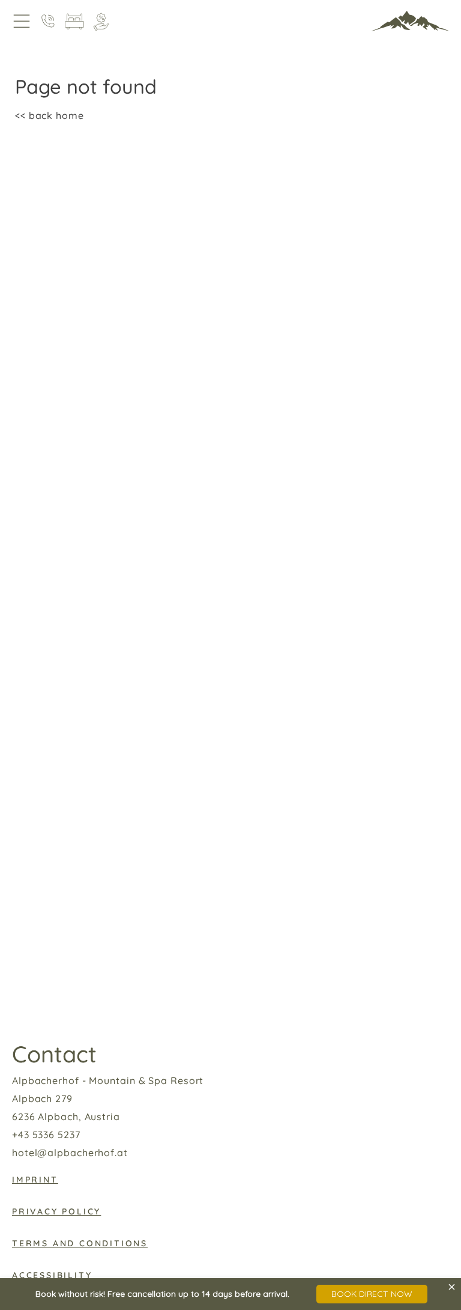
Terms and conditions (80, 1243)
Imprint (35, 1179)
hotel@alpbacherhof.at (70, 1153)
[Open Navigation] (21, 21)
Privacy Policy (56, 1211)
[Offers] (100, 21)
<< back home (49, 115)
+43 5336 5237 (46, 1135)
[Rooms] (74, 21)
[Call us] (48, 21)
